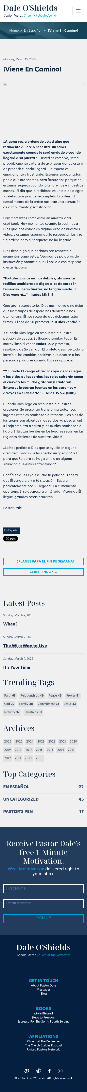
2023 (40, 741)
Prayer (73, 695)
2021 (62, 741)
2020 (73, 741)
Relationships (32, 695)
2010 (28, 758)
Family (26, 704)
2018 (18, 750)
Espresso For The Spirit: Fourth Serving (43, 1021)
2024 (29, 741)
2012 (7, 758)
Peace (55, 695)
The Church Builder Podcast (43, 1045)
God (9, 704)
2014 (60, 750)
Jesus (70, 704)
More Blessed (43, 1013)
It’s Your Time (16, 668)
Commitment (48, 704)
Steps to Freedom (43, 1017)
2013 (71, 750)
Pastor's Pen (18, 812)
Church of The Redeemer (43, 1041)
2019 (7, 750)
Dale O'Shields (30, 7)
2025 (18, 741)
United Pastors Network (43, 1049)
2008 (39, 758)
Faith (10, 695)
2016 (39, 750)
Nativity (12, 712)
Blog (43, 993)
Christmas (33, 712)
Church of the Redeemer (40, 15)
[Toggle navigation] (78, 11)
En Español (32, 30)
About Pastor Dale (43, 985)
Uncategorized (21, 800)
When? (10, 624)
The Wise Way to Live (25, 646)
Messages (44, 989)
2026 (7, 741)
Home (14, 30)
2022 (51, 741)
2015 (50, 750)
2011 (18, 758)
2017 (28, 750)
